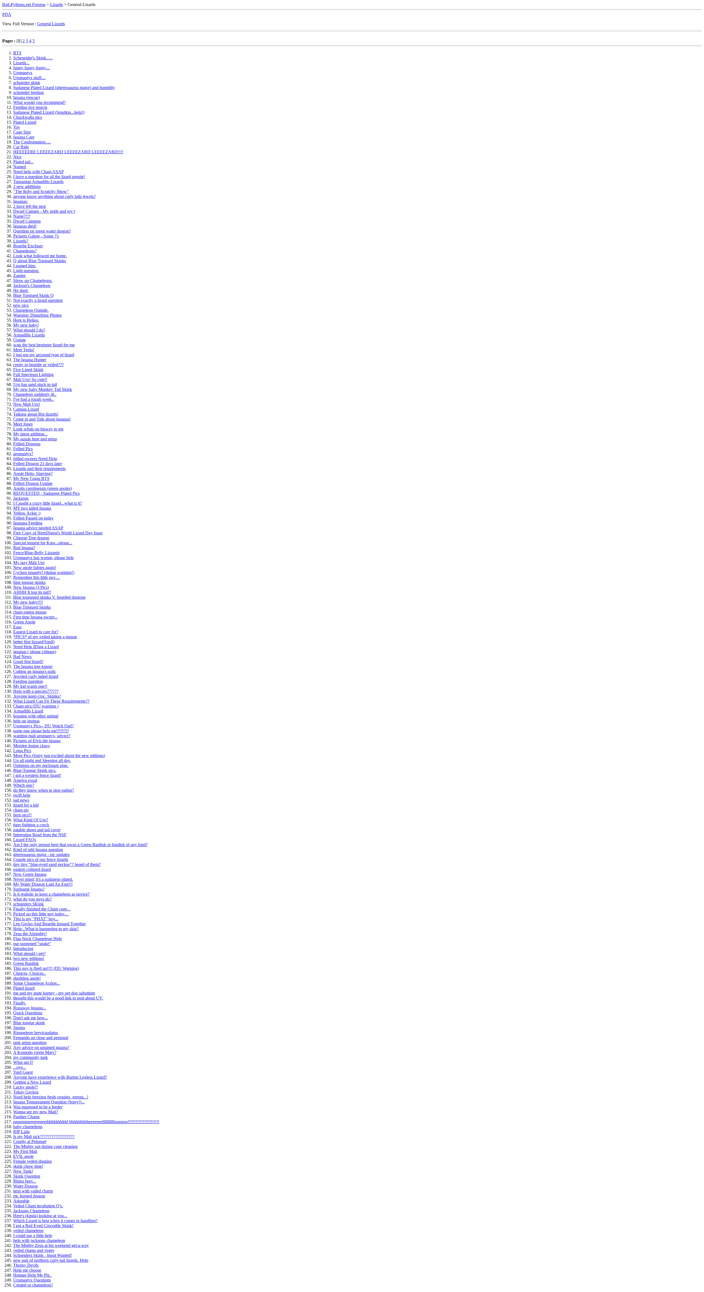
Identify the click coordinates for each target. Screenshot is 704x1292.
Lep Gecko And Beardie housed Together (49, 923)
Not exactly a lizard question (38, 300)
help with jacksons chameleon (39, 1240)
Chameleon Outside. (31, 310)
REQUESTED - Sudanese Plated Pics (46, 493)
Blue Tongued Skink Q (33, 295)
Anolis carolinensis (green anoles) (42, 488)
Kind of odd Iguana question (38, 849)
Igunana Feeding (27, 523)
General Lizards (51, 23)
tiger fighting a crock (31, 824)
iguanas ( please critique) (34, 651)
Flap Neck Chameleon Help (37, 938)
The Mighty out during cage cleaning (45, 1146)
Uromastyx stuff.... (29, 77)
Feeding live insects (30, 107)
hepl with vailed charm (33, 1191)
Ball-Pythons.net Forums (23, 4)
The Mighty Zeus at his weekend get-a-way (51, 1245)
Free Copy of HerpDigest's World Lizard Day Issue (58, 533)
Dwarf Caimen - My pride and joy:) (44, 211)
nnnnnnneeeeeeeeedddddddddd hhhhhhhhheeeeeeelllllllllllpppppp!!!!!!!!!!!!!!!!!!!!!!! (86, 1121)
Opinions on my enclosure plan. (40, 765)
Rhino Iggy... (24, 1181)
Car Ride (21, 147)
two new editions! (28, 958)
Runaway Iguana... (29, 1008)
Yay (16, 127)
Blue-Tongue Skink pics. (34, 770)
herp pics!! (22, 815)
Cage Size (22, 132)
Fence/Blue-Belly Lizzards (36, 552)
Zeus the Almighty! (30, 933)
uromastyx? (23, 453)
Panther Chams (26, 1116)
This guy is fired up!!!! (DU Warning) (46, 968)
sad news (21, 800)
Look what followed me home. (40, 255)
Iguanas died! (25, 226)
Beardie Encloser (28, 246)
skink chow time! (28, 1166)
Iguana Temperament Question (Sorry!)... (49, 1102)
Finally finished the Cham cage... (41, 909)
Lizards (56, 4)
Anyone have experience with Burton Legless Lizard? (60, 1077)
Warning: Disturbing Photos (37, 315)
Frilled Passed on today (33, 518)
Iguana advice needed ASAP (38, 528)
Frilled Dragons (26, 443)
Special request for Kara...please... (42, 542)
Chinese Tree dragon (31, 537)
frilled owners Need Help (35, 458)
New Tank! (23, 1171)
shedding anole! (27, 978)
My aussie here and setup (35, 439)
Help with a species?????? (36, 691)
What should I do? (29, 330)
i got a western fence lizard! (37, 775)
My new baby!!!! (28, 602)
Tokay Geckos (25, 1092)
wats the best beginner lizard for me (44, 345)
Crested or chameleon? (33, 1285)
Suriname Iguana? (29, 889)
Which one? (23, 785)
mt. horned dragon (29, 1196)
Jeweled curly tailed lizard (35, 676)
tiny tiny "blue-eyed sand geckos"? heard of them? (57, 864)
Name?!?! (21, 216)
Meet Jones (23, 424)
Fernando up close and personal (40, 1037)
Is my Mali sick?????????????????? (44, 1136)
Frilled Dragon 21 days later (37, 463)
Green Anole (24, 622)
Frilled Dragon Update (33, 483)
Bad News (22, 656)
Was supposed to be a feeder (37, 1107)
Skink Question (26, 1176)
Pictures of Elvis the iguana (37, 740)
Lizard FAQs (24, 839)
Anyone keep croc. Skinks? (37, 696)
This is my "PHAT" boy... (35, 918)
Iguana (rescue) (26, 97)
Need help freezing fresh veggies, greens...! (50, 1097)
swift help (21, 795)
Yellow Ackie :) (26, 513)
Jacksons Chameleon (31, 1210)
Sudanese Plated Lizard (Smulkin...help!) (48, 112)
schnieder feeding (28, 92)
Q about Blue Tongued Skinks (39, 260)
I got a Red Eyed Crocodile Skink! (43, 1225)
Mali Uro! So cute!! (30, 379)
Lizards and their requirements (39, 468)
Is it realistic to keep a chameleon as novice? (51, 894)
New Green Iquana (29, 874)
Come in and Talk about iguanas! (42, 419)
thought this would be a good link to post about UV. (58, 998)
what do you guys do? (32, 899)
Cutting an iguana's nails (34, 671)
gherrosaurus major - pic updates (41, 854)
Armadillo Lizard (28, 711)
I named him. (24, 265)
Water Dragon (25, 1186)
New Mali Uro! (26, 404)
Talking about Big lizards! (35, 414)
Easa (17, 627)
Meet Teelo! (23, 349)
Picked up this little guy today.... (41, 914)
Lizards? (20, 241)
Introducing (23, 948)
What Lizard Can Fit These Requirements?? (51, 701)
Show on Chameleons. (33, 280)
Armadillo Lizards (29, 335)
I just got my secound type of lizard (43, 354)
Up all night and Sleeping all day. (42, 760)
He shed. (21, 290)
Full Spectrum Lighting (33, 374)
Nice (17, 156)
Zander (19, 275)
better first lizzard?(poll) (33, 641)
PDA (6, 14)
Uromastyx (22, 72)
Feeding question (28, 681)
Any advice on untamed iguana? (41, 1047)
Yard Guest (23, 1072)
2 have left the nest (29, 206)
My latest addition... (30, 434)
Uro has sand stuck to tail (35, 384)
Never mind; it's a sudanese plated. (43, 879)
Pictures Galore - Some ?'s (36, 236)
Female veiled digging (32, 1161)
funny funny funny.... (31, 67)
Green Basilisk (26, 963)
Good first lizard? (28, 661)
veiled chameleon (28, 1230)
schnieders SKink (28, 904)
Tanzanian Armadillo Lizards (38, 181)
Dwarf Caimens (27, 221)
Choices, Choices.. (29, 973)
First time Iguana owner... (35, 617)
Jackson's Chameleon (31, 285)
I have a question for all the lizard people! (49, 176)
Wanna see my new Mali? (35, 1111)
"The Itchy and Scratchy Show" (41, 191)
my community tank (30, 1057)
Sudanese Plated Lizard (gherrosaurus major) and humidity (64, 87)
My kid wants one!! (30, 686)
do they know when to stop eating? (43, 790)
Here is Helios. (26, 320)
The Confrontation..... (32, 142)
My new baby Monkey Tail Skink (42, 389)
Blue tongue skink (29, 1022)
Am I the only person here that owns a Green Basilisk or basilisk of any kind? (80, 844)
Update (19, 340)
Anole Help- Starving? (33, 473)
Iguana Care (23, 137)
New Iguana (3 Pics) (31, 587)
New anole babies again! (34, 567)
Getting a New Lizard (32, 1082)
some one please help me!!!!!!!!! (41, 730)
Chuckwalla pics (27, 117)
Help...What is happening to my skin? (46, 928)
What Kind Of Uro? (30, 820)
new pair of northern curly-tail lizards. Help (50, 1260)
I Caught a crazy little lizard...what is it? (47, 503)
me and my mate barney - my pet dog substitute (54, 993)
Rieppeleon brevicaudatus (35, 1032)
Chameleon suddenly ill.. (34, 394)
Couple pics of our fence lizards (40, 859)
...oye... (19, 1067)
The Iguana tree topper (33, 666)
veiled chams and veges (33, 1250)
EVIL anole (23, 1156)
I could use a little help (32, 1235)
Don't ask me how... (30, 1017)
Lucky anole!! (25, 1087)
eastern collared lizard (32, 869)
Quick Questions (27, 1013)
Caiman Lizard (26, 409)
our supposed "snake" (32, 943)
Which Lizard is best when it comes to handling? (55, 1220)
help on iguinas (26, 721)
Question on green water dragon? (42, 231)
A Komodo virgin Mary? (34, 1052)
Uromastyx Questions (32, 1280)
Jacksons (21, 498)
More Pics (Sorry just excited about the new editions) (59, 755)
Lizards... (21, 62)
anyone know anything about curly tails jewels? (54, 196)
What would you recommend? (39, 102)
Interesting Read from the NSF (40, 834)
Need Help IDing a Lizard (36, 646)
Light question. (26, 270)
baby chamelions (27, 1126)
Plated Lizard (24, 122)
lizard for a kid (25, 805)
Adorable (21, 1201)
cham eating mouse (29, 612)
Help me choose (27, 1270)
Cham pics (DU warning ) (36, 706)
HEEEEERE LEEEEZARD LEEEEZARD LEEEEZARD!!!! (68, 152)
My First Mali (25, 1151)
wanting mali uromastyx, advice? (41, 735)
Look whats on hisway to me (38, 429)
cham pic (21, 810)
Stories (19, 1027)
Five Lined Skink (28, 369)
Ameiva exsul (25, 780)
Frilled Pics (23, 448)
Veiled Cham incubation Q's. (38, 1205)
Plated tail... (23, 161)
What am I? (23, 1062)
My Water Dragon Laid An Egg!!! (43, 884)
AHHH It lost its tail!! (32, 592)
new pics (21, 305)
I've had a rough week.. (33, 399)
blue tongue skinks (29, 582)
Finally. (19, 1003)
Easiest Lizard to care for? (35, 632)
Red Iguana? (24, 547)
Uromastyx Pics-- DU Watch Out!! (43, 726)
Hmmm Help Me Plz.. (32, 1275)
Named (19, 166)
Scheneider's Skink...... (33, 58)
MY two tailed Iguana (32, 508)
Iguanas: (20, 201)
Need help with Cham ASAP (38, 171)
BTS (17, 53)
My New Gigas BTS (31, 478)
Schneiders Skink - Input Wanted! (42, 1255)
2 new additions (27, 186)
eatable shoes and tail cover (37, 829)
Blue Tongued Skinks (32, 607)
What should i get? (29, 953)
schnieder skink (26, 82)
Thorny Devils (25, 1265)
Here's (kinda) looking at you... (40, 1215)
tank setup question (29, 1042)
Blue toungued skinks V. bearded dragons (49, 597)
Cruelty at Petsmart (29, 1141)
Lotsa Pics (22, 750)
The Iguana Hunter (29, 359)
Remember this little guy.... (36, 577)
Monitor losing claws (31, 745)
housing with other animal (35, 716)
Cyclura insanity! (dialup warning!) (43, 572)
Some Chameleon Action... (36, 983)
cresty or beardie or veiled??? (38, 364)
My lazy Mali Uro (29, 562)
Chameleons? (25, 251)
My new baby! (26, 325)
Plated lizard (24, 988)
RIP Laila (21, 1131)
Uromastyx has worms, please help (43, 557)
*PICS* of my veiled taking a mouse (45, 636)
